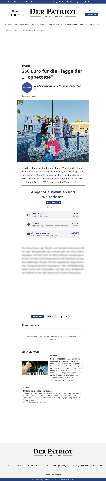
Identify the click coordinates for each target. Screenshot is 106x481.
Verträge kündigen (60, 465)
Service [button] (64, 2)
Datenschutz (98, 465)
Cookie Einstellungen (53, 475)
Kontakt (6, 465)
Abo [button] (48, 2)
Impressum (18, 465)
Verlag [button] (83, 2)
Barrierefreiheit (34, 465)
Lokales (8, 30)
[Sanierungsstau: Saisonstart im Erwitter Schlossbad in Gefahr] (35, 368)
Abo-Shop (91, 11)
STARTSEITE (37, 317)
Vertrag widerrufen (80, 465)
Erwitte (15, 30)
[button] (8, 25)
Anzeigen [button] (56, 2)
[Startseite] (53, 13)
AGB (46, 465)
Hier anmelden (53, 202)
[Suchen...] (99, 2)
